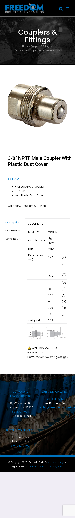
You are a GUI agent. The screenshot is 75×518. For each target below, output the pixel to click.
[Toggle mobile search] (61, 9)
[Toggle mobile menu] (68, 9)
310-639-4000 (20, 412)
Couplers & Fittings (33, 206)
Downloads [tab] (12, 230)
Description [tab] (12, 222)
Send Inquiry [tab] (13, 238)
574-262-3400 (20, 445)
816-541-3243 (55, 398)
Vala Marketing (55, 462)
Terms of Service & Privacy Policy (47, 466)
